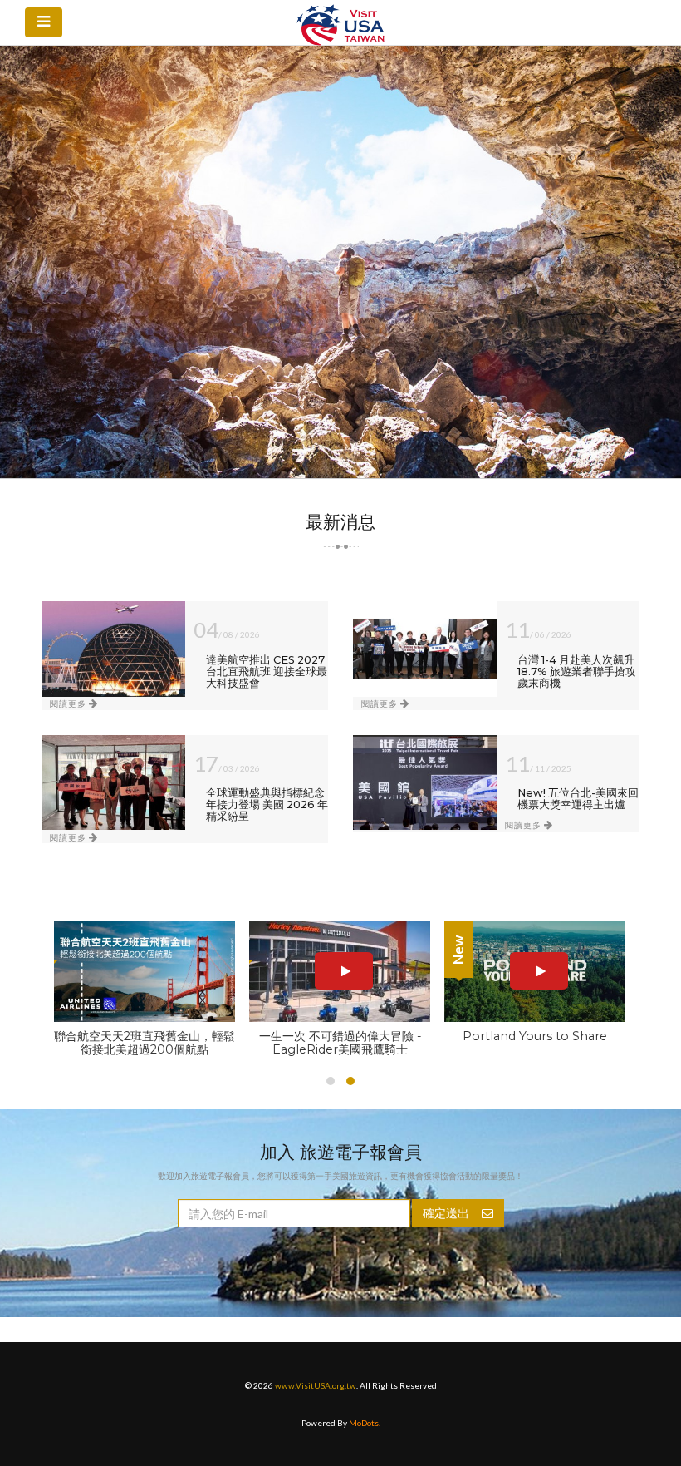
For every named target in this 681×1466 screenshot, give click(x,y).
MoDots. (364, 1423)
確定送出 (446, 1213)
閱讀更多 (69, 703)
